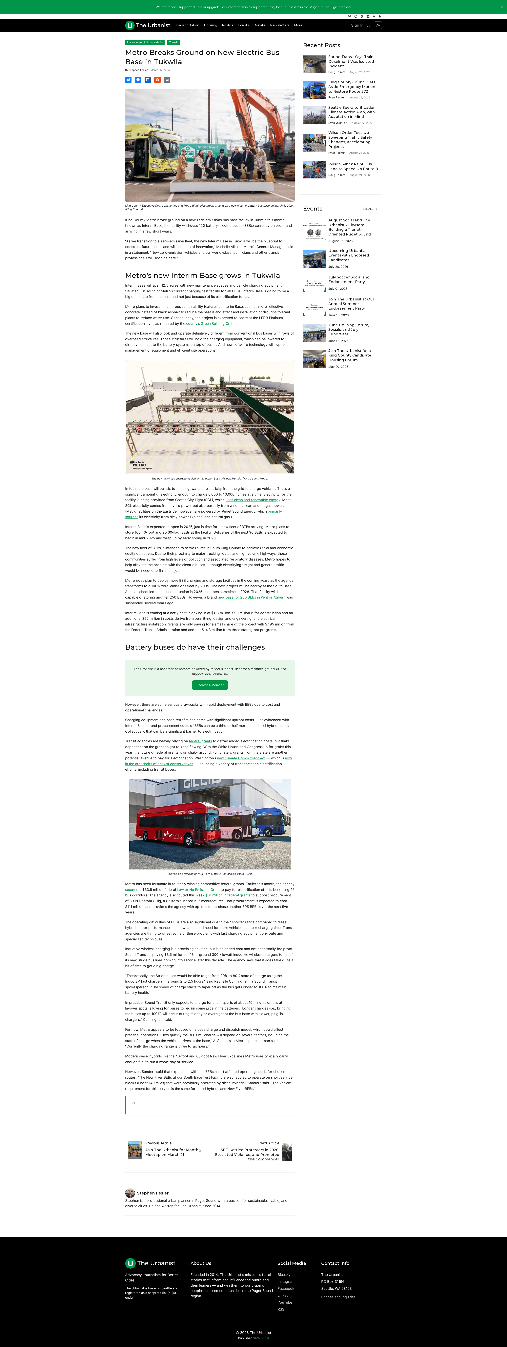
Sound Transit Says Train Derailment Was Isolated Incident (351, 61)
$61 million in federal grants (227, 895)
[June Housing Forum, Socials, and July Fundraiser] (315, 333)
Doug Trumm (336, 72)
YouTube (285, 1302)
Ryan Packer (336, 97)
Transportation (187, 25)
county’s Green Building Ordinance (214, 323)
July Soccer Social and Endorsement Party (349, 279)
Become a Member (210, 685)
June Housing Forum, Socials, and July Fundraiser (348, 330)
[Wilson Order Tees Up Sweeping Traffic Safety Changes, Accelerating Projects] (315, 143)
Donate (259, 25)
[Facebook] (362, 16)
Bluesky (284, 1275)
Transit (173, 42)
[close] (502, 7)
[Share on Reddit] (157, 80)
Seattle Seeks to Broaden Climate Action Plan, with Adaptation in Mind (352, 112)
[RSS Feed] (380, 16)
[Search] (369, 25)
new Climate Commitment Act (241, 758)
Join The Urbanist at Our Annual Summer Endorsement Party (351, 304)
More (298, 25)
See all (368, 208)
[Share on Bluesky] (128, 80)
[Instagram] (355, 16)
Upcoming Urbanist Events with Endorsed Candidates (348, 255)
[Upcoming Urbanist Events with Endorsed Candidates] (315, 259)
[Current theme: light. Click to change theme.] (378, 25)
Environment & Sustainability (145, 42)
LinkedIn (285, 1295)
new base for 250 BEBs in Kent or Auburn (251, 597)
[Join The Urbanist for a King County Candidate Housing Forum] (315, 359)
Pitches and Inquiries (338, 1297)
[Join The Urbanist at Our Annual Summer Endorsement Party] (315, 307)
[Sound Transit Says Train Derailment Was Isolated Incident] (315, 64)
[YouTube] (374, 16)
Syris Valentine (337, 122)
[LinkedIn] (368, 16)
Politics (227, 25)
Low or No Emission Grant (198, 890)
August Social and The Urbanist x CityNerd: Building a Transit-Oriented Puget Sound (349, 227)
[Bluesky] (349, 16)
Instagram (286, 1281)
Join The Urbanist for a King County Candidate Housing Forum (349, 355)
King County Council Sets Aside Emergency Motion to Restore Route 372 (351, 87)
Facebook (286, 1288)
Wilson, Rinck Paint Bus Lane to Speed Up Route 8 (353, 166)
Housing (210, 25)
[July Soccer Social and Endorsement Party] (315, 283)
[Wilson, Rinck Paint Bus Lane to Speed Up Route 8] (315, 169)
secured (131, 890)
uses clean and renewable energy (253, 500)
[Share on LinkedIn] (148, 80)
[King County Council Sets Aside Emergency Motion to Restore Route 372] (315, 90)
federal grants (200, 741)
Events (243, 25)
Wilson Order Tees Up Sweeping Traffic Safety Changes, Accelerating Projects (350, 140)
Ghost (264, 1338)
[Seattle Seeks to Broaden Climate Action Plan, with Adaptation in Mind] (315, 115)
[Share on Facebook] (138, 80)
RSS (281, 1309)
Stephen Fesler (138, 69)
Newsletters (279, 25)
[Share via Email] (167, 80)
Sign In (357, 25)
